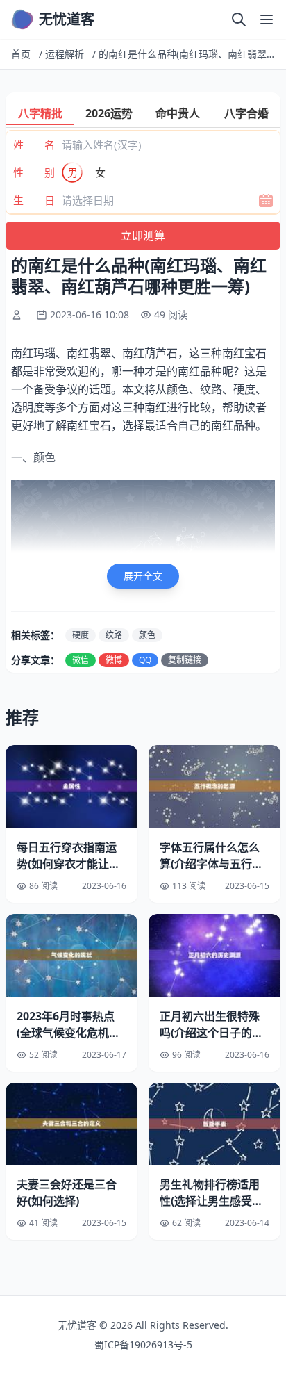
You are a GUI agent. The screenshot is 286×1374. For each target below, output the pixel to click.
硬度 (80, 635)
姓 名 (34, 145)
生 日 (34, 200)
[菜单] (266, 19)
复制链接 (184, 660)
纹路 (114, 635)
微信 (80, 660)
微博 (114, 660)
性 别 (34, 172)
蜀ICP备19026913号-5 (143, 1344)
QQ (145, 660)
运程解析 (64, 53)
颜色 (147, 635)
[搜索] (238, 19)
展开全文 (143, 575)
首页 (21, 53)
